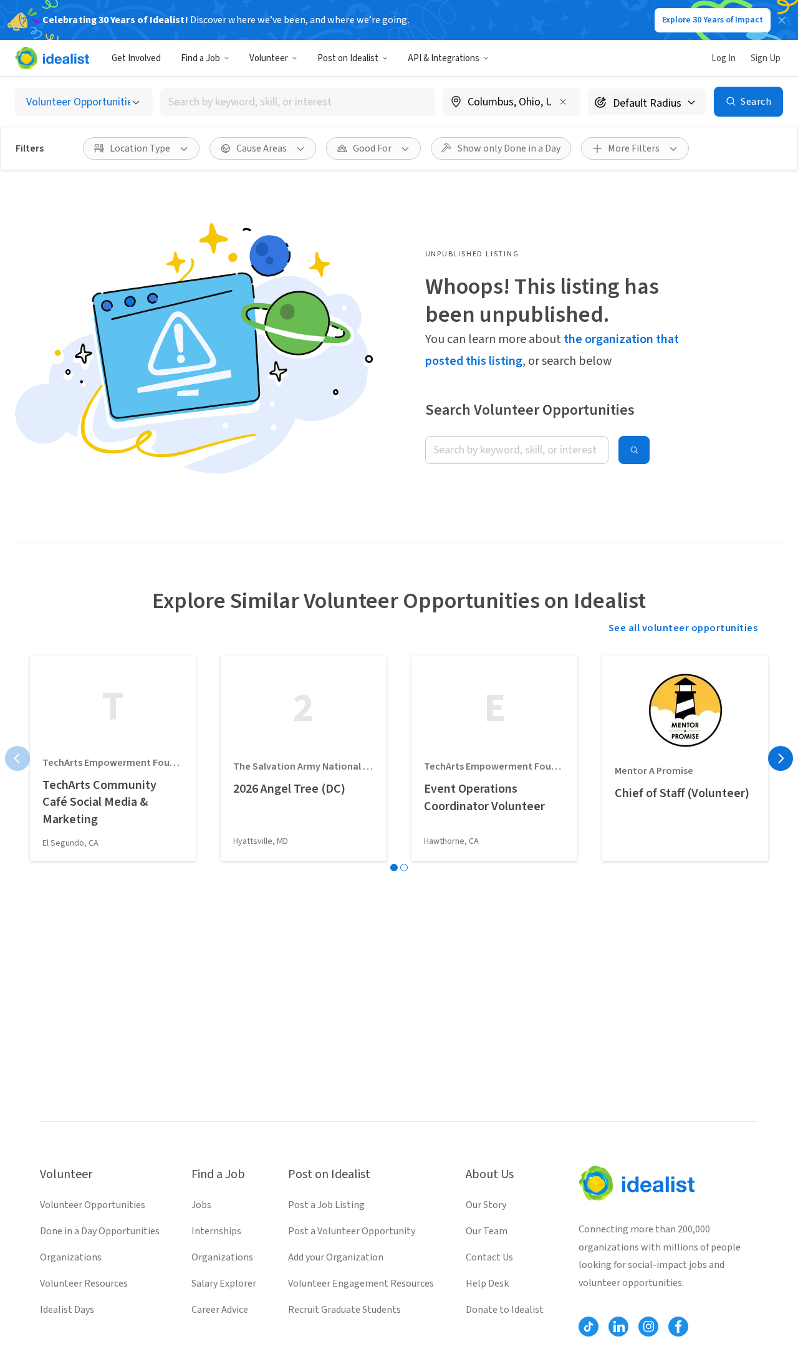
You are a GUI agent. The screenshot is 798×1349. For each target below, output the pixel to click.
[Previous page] (17, 758)
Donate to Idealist (505, 1310)
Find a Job (200, 58)
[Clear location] (563, 101)
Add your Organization (335, 1257)
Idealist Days (67, 1310)
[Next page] (780, 758)
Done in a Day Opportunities (100, 1231)
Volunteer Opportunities (92, 1205)
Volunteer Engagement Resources (361, 1283)
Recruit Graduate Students (344, 1310)
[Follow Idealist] (588, 1327)
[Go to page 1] (394, 867)
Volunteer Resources (84, 1283)
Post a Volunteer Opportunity (351, 1231)
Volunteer (268, 58)
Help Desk (487, 1283)
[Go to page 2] (404, 867)
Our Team (486, 1231)
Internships (216, 1231)
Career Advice (219, 1310)
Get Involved (136, 58)
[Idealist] (52, 58)
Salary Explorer (223, 1283)
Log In (723, 58)
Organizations (71, 1257)
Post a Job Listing (326, 1205)
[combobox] (298, 102)
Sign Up (766, 58)
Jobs (201, 1205)
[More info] (511, 103)
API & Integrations (443, 58)
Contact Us (489, 1257)
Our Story (486, 1205)
